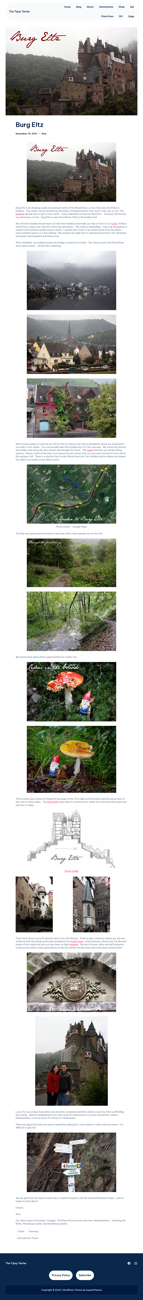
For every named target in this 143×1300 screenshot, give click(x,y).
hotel (114, 223)
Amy (43, 133)
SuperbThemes (94, 1290)
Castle (20, 1231)
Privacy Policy (61, 1275)
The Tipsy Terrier (19, 11)
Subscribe (85, 1275)
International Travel (27, 1238)
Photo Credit (71, 871)
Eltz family (53, 802)
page (90, 450)
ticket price (77, 941)
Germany (34, 1231)
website (20, 214)
